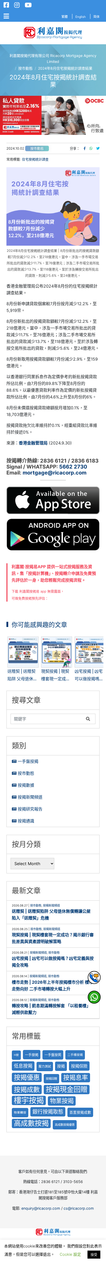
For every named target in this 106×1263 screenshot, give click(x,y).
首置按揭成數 (80, 1112)
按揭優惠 (27, 1077)
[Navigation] (6, 16)
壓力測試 (45, 1066)
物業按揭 (62, 1101)
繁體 (64, 17)
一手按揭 (31, 1055)
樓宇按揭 (29, 1100)
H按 (16, 1055)
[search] (47, 719)
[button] (53, 115)
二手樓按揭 (75, 1055)
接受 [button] (94, 1254)
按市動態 (37, 148)
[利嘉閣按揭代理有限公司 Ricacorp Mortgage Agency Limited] (53, 33)
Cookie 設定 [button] (70, 1254)
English (80, 17)
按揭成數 (27, 1089)
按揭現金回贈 (66, 1089)
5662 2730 (73, 467)
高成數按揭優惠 (65, 1125)
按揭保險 (79, 1066)
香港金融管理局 (33, 443)
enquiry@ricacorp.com (40, 1208)
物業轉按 (20, 1112)
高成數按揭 (31, 1123)
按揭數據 (26, 785)
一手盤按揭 (28, 761)
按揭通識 (26, 820)
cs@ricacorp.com (79, 1208)
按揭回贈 (51, 1079)
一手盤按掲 (53, 1055)
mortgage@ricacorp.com (54, 473)
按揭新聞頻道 (30, 797)
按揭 (61, 1066)
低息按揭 (23, 1066)
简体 (96, 17)
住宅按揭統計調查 (35, 159)
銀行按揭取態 (47, 1111)
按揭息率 (75, 1077)
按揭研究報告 (30, 809)
